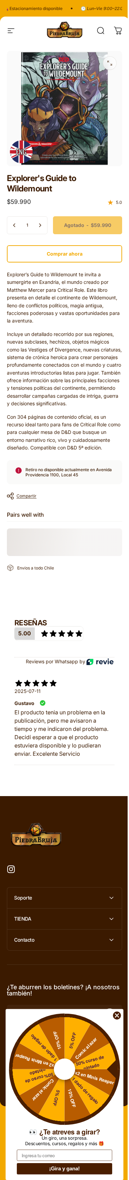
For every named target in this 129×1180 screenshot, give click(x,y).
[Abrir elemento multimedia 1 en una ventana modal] (110, 63)
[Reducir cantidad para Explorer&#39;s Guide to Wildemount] (14, 225)
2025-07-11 (27, 691)
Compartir (26, 495)
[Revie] (100, 662)
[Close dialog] (117, 1015)
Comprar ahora (65, 254)
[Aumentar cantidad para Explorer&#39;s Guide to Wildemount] (40, 225)
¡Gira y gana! (64, 1168)
